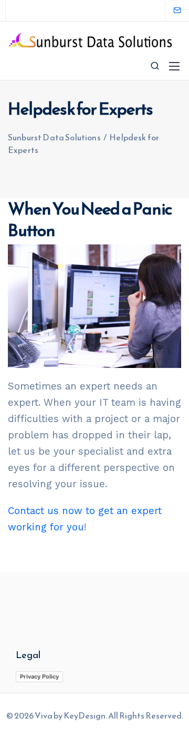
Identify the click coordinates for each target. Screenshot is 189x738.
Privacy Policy (39, 676)
